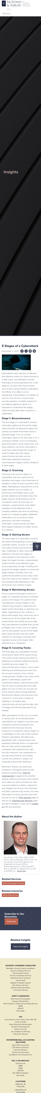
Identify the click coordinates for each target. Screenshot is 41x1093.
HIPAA (20, 1006)
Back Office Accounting (20, 1045)
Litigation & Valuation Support (20, 983)
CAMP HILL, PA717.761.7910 (20, 1085)
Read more (21, 871)
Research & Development (21, 1027)
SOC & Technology (20, 1061)
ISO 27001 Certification (21, 1073)
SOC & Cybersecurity (10, 895)
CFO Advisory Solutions (20, 1047)
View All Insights (20, 946)
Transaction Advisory (20, 990)
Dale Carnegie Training (21, 973)
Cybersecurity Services (22, 800)
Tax (20, 1017)
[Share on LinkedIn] (30, 351)
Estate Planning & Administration (20, 1024)
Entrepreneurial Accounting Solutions (20, 1041)
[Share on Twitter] (26, 351)
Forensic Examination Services (20, 975)
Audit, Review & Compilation (20, 999)
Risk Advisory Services (21, 985)
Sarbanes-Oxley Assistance (20, 987)
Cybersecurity (20, 1063)
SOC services (25, 797)
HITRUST (20, 1008)
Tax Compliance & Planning (20, 1031)
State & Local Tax (21, 1029)
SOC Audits (21, 1011)
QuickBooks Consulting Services (20, 1055)
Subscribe (11, 921)
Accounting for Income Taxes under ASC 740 (20, 1019)
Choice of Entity (20, 1022)
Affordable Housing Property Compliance (20, 968)
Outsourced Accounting (20, 1052)
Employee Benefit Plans (20, 1001)
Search (8, 13)
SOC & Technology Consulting (13, 883)
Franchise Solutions (20, 1050)
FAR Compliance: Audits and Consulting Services (20, 1003)
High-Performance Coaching (20, 978)
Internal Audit (20, 980)
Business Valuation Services (20, 971)
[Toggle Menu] (8, 9)
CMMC (20, 1066)
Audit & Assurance (20, 996)
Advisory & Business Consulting (20, 965)
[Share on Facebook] (22, 351)
